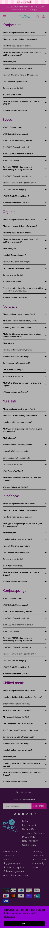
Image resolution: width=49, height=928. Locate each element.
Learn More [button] (9, 916)
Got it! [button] (24, 923)
